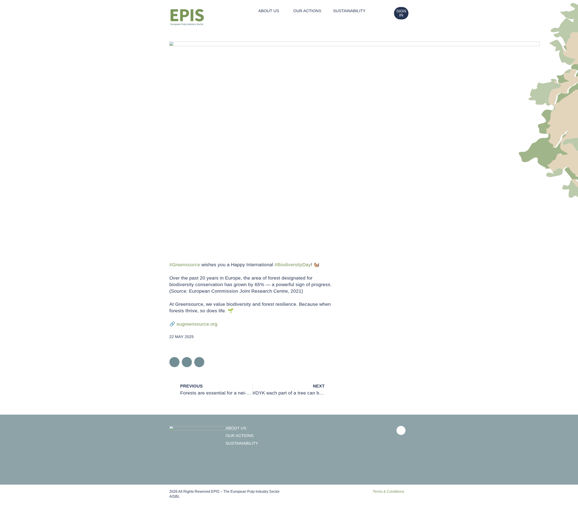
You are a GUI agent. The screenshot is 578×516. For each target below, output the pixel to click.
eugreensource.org (197, 324)
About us (268, 11)
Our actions (307, 11)
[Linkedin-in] (401, 430)
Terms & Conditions (388, 491)
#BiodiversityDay (293, 264)
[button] (174, 362)
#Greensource (184, 264)
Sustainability (349, 11)
